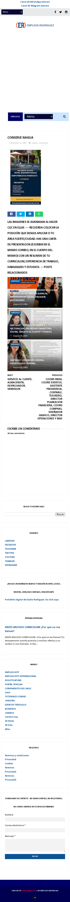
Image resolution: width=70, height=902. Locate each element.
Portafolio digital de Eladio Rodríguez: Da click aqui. (32, 599)
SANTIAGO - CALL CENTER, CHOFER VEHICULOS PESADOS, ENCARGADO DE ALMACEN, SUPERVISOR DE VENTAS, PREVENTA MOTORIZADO (33, 295)
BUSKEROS (10, 709)
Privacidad (10, 759)
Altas (7, 729)
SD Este (8, 725)
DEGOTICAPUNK (13, 680)
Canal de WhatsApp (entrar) (35, 2)
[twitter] (60, 12)
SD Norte (9, 721)
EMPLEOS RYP (12, 672)
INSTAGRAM (11, 565)
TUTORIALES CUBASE (15, 696)
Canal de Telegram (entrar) (35, 6)
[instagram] (66, 12)
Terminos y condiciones (17, 755)
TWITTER (9, 553)
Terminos (9, 767)
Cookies (9, 763)
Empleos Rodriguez (49, 891)
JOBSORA (10, 700)
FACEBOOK (10, 545)
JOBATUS (9, 713)
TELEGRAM (10, 549)
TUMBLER (10, 561)
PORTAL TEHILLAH (14, 684)
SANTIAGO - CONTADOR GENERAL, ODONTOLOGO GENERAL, (27, 362)
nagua (34, 143)
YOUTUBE (10, 557)
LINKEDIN (9, 541)
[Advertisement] (35, 75)
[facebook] (55, 12)
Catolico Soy (11, 717)
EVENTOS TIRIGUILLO (15, 705)
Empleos (15, 117)
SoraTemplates (29, 891)
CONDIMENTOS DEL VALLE (18, 688)
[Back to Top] (35, 897)
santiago (15, 281)
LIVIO (7, 692)
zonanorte (43, 143)
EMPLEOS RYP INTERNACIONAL (20, 676)
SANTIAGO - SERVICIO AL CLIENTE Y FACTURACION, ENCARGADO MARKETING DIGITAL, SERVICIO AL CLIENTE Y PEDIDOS (31, 328)
